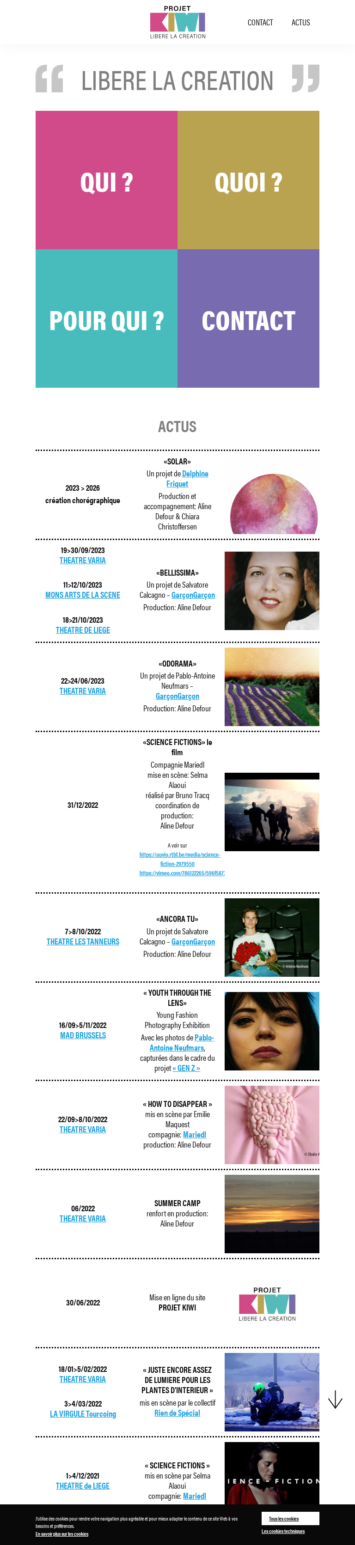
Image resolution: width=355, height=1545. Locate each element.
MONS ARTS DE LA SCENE (82, 594)
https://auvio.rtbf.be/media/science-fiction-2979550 (180, 859)
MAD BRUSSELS (83, 1034)
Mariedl (194, 1134)
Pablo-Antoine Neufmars (182, 1042)
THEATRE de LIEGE (83, 1485)
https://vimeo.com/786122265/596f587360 (186, 872)
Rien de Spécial (177, 1412)
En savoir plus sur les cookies (62, 1533)
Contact (260, 22)
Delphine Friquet (187, 478)
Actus (301, 22)
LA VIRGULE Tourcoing (83, 1413)
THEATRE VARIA (83, 559)
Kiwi (177, 22)
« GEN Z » (186, 1067)
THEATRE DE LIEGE (83, 629)
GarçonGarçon (193, 594)
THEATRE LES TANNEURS (83, 941)
